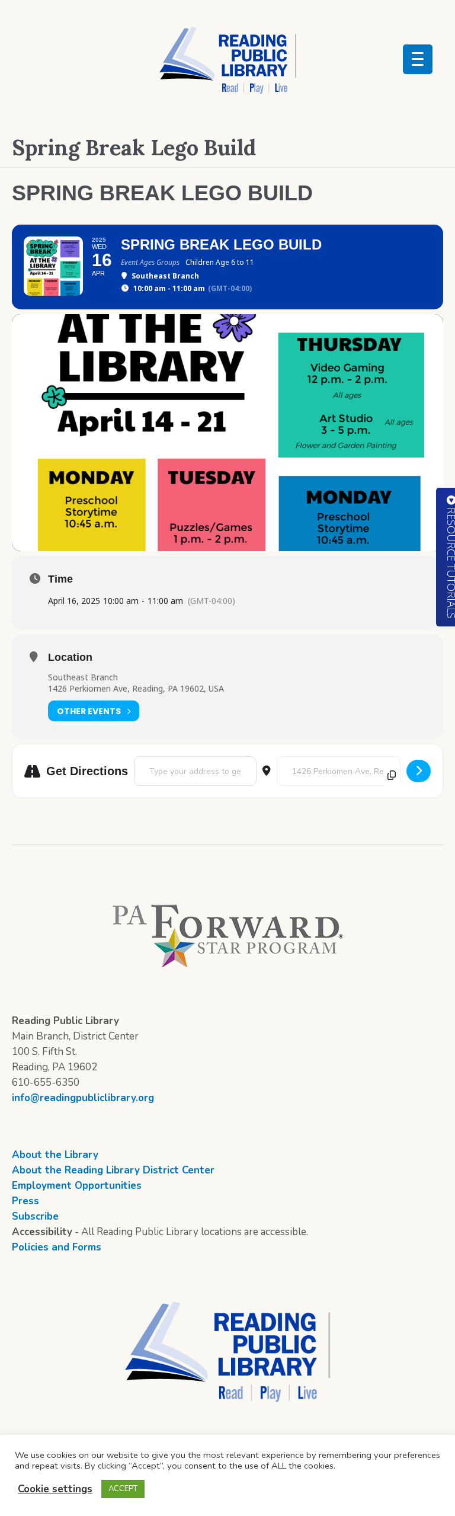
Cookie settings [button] (55, 1489)
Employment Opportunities (77, 1185)
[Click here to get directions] (418, 771)
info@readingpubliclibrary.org (83, 1098)
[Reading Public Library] (227, 60)
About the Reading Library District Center (113, 1170)
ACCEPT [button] (122, 1488)
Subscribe (35, 1216)
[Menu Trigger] (417, 59)
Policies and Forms (56, 1247)
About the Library (55, 1155)
